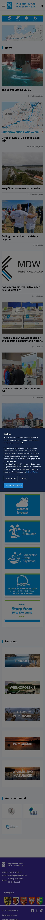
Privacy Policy (32, 472)
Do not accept (10, 478)
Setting (24, 478)
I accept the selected (13, 485)
